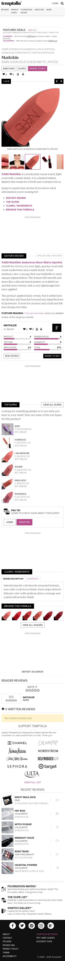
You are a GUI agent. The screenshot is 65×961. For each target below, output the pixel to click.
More (48, 10)
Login (55, 3)
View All (32, 30)
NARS (5, 62)
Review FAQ (9, 945)
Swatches (39, 10)
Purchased (57, 256)
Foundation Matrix (26, 11)
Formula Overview (33, 313)
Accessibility (10, 956)
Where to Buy (37, 68)
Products (17, 49)
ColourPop (8, 41)
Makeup (29, 49)
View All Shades (33, 625)
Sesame (19, 467)
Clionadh (7, 36)
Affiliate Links (44, 256)
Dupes (22, 68)
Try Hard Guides (45, 938)
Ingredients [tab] (33, 579)
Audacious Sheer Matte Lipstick (21, 52)
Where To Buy (52, 356)
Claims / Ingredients (19, 205)
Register (24, 522)
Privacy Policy (11, 949)
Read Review (11, 356)
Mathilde (10, 57)
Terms (6, 952)
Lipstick (48, 49)
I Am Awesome (22, 453)
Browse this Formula (20, 209)
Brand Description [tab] (13, 579)
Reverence (20, 494)
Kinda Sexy (20, 480)
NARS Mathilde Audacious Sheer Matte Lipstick (32, 262)
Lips (39, 49)
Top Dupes (12, 201)
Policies (7, 941)
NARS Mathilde (11, 174)
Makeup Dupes (14, 11)
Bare (17, 426)
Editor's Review (16, 198)
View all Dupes (52, 404)
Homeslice (20, 439)
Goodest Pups (44, 941)
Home (5, 49)
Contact (7, 938)
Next (61, 81)
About (6, 934)
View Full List (32, 782)
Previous (56, 81)
